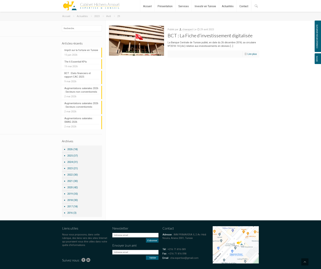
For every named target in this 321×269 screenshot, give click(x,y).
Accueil (66, 16)
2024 (70, 162)
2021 (70, 181)
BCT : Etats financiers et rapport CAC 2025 (77, 75)
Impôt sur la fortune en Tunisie (81, 50)
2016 (70, 212)
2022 (70, 174)
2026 (70, 149)
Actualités (82, 16)
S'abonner (152, 240)
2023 (97, 16)
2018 (70, 200)
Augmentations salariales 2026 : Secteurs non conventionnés (81, 90)
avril (108, 16)
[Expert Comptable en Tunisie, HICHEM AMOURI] (90, 4)
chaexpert (187, 29)
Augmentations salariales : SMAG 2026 (78, 120)
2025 (70, 155)
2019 (70, 193)
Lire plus (252, 54)
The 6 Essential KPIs (75, 61)
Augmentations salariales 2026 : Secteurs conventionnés (81, 105)
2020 (70, 187)
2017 (70, 206)
